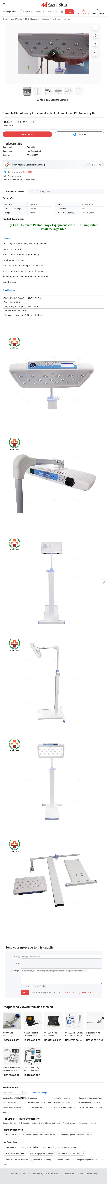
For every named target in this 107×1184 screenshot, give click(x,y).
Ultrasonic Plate (11, 1134)
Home (5, 19)
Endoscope (32, 1098)
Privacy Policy (92, 1174)
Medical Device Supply (42, 1159)
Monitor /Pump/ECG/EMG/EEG (15, 1098)
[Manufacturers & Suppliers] (53, 4)
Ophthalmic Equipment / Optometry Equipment (72, 1107)
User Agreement (68, 1174)
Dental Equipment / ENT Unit (90, 1107)
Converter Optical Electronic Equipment (76, 1134)
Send (25, 992)
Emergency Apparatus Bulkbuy (88, 1159)
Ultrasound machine (62, 1102)
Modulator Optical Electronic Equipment (39, 1134)
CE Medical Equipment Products (71, 1153)
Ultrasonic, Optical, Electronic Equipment (56, 19)
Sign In (6, 179)
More (5, 1164)
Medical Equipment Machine (41, 1153)
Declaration (80, 1174)
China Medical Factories (14, 1147)
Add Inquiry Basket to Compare (54, 99)
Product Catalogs (39, 1092)
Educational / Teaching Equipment (42, 1107)
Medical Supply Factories (67, 1147)
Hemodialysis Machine (12, 1107)
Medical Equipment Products (16, 1159)
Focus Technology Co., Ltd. (36, 1174)
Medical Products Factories (40, 1147)
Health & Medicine (16, 19)
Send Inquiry (27, 134)
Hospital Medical (63, 1159)
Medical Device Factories (15, 1153)
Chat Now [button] (81, 134)
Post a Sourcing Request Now (77, 992)
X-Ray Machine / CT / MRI (89, 1102)
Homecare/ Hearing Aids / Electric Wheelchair (21, 1102)
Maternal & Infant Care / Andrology (42, 1102)
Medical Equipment (32, 19)
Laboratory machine (62, 1098)
